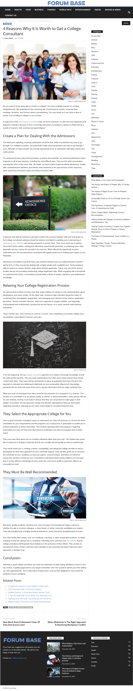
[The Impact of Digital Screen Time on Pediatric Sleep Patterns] (53, 672)
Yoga (93, 168)
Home (8, 9)
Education (12, 21)
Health (18, 9)
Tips (93, 149)
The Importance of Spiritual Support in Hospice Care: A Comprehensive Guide (109, 207)
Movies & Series (113, 9)
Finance (51, 9)
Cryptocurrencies (97, 63)
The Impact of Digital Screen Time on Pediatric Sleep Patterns (109, 193)
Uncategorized (96, 156)
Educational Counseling (28, 122)
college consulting (33, 375)
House (93, 110)
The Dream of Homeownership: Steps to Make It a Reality (110, 237)
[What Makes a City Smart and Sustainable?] (53, 647)
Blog (93, 48)
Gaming (94, 94)
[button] (129, 12)
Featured (94, 79)
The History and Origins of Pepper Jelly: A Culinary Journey (110, 186)
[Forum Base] (66, 3)
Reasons (29, 607)
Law (92, 114)
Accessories (96, 36)
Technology (95, 145)
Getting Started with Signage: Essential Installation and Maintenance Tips (110, 220)
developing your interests (13, 243)
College (12, 607)
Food (28, 9)
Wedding (94, 160)
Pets (93, 133)
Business (39, 9)
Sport (93, 141)
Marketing (95, 118)
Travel (97, 9)
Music (93, 125)
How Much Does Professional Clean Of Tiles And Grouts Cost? (21, 623)
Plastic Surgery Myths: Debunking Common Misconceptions (107, 213)
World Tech (65, 9)
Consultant (21, 607)
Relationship (96, 137)
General (94, 98)
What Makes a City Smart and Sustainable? (107, 180)
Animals (94, 40)
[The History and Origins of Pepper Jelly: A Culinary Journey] (53, 659)
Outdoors (94, 129)
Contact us (10, 15)
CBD (93, 55)
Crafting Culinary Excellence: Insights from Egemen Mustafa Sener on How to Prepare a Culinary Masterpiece (110, 229)
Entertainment (83, 9)
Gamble (94, 90)
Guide (93, 102)
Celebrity (94, 59)
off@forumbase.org (19, 658)
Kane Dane (9, 38)
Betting (94, 44)
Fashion (94, 75)
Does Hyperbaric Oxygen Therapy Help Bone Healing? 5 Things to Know (108, 244)
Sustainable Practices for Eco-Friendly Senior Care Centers (110, 200)
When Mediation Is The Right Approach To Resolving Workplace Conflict (67, 623)
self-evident (71, 541)
